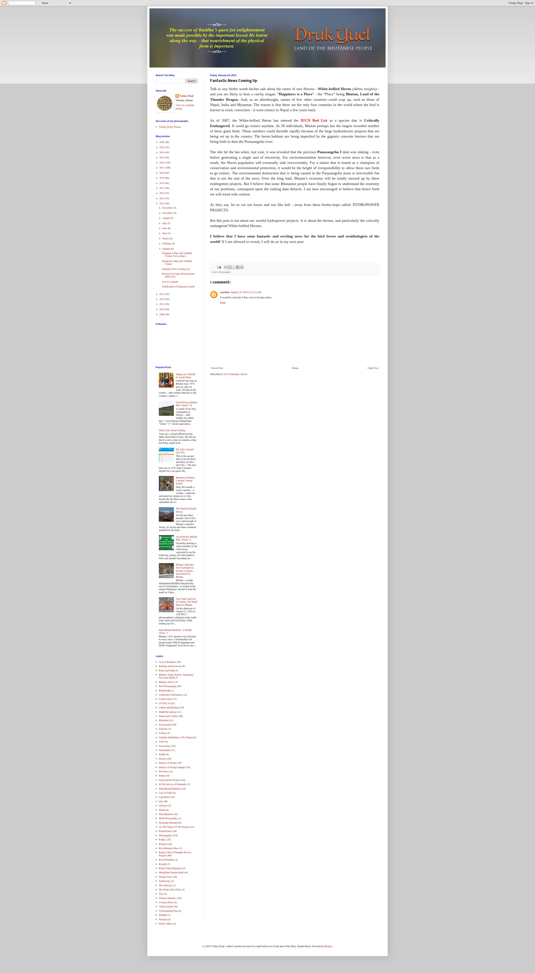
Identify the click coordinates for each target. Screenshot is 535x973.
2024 (162, 152)
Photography (165, 835)
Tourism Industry (167, 898)
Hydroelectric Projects (170, 780)
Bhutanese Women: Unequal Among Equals (185, 480)
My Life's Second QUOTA (185, 451)
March (165, 238)
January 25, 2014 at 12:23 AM (246, 292)
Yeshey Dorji (187, 96)
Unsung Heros (166, 902)
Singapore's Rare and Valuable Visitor (177, 262)
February (167, 243)
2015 (162, 198)
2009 (162, 314)
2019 (162, 177)
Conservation (165, 698)
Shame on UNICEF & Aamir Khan (186, 375)
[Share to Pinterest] (242, 267)
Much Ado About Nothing (172, 430)
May (165, 233)
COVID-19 (164, 703)
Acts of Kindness (167, 661)
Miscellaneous (166, 814)
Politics (162, 839)
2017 (162, 188)
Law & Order (165, 792)
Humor (162, 775)
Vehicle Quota (166, 906)
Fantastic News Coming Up (176, 268)
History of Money (168, 762)
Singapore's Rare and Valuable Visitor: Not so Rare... (177, 254)
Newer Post (217, 368)
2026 (162, 142)
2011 (162, 304)
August (166, 217)
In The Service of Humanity (172, 784)
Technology (164, 880)
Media (162, 809)
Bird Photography (168, 686)
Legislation (164, 796)
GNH (161, 741)
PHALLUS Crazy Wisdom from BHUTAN (178, 275)
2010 (162, 309)
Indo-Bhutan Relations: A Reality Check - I (175, 631)
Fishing (162, 733)
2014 (162, 203)
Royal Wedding (166, 859)
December (167, 207)
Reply (223, 302)
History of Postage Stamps (172, 767)
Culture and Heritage (169, 707)
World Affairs (165, 923)
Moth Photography (168, 818)
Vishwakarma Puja (168, 910)
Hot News (164, 771)
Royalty (163, 864)
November (167, 212)
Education (164, 720)
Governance (165, 745)
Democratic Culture (168, 716)
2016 (162, 193)
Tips (161, 893)
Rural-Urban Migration (170, 868)
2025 (162, 147)
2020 (162, 172)
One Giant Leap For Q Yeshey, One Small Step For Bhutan (186, 601)
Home (295, 368)
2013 (162, 294)
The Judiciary (165, 885)
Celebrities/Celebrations (170, 694)
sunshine (225, 292)
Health (162, 754)
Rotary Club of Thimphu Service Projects (175, 854)
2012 (162, 299)
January (166, 248)
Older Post (373, 368)
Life (161, 801)
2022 (162, 162)
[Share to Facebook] (238, 267)
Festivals (163, 728)
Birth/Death (164, 690)
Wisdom (163, 919)
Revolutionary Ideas (169, 848)
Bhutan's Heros (166, 682)
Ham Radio (164, 750)
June (165, 228)
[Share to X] (234, 267)
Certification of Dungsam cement (178, 286)
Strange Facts (165, 876)
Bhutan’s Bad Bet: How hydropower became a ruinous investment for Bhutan (185, 570)
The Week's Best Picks (170, 889)
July (164, 223)
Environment (225, 271)
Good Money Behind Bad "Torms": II (186, 403)
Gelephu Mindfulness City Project (176, 737)
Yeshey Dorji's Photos (170, 126)
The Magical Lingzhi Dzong (186, 510)
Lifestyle (163, 805)
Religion (163, 843)
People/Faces (165, 831)
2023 (162, 157)
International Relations (170, 788)
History (162, 758)
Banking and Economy (170, 666)
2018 (162, 183)
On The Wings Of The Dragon (174, 826)
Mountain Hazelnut (168, 822)
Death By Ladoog (167, 711)
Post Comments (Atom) (235, 374)
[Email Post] (219, 266)
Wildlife (163, 915)
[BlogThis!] (230, 267)
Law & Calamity (170, 281)
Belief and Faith (167, 670)
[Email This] (226, 267)
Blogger (328, 946)
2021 (162, 167)
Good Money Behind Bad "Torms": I (186, 538)
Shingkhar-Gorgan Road (171, 872)
